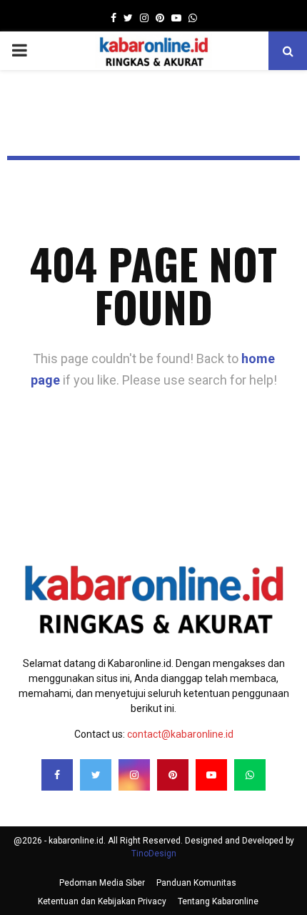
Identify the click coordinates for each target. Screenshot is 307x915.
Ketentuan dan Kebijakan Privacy (102, 901)
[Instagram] (134, 775)
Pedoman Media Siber (102, 883)
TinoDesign (153, 854)
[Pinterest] (172, 775)
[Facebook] (57, 775)
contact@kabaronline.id (180, 734)
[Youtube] (211, 775)
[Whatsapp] (250, 775)
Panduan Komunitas (196, 883)
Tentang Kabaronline (218, 901)
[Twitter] (95, 775)
